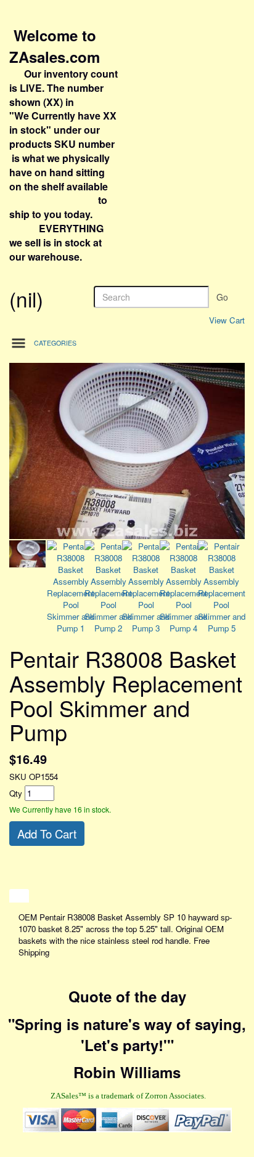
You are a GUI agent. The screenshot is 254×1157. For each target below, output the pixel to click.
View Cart (227, 320)
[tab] (19, 896)
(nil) (26, 298)
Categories (55, 342)
